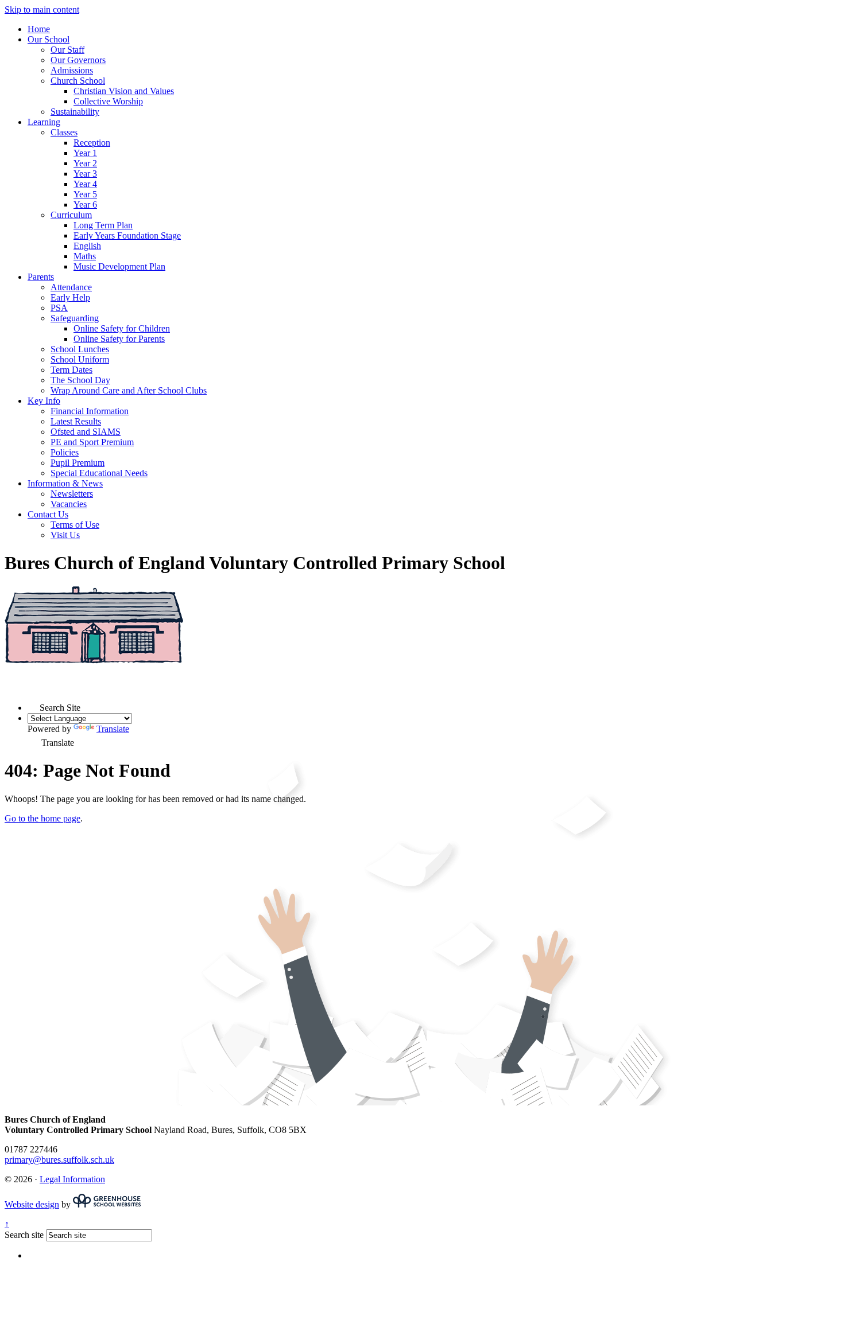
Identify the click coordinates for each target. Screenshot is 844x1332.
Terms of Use (75, 524)
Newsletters (72, 493)
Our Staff (67, 49)
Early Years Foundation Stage (127, 235)
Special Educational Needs (99, 473)
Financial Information (90, 411)
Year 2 (85, 163)
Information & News (65, 483)
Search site (24, 1235)
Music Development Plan (119, 266)
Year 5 (85, 194)
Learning (44, 122)
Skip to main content (42, 9)
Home (39, 29)
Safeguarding (75, 318)
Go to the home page (42, 818)
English (87, 246)
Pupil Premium (77, 463)
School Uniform (80, 359)
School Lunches (80, 349)
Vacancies (69, 504)
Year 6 (85, 204)
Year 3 (85, 173)
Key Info (44, 401)
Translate (112, 729)
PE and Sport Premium (92, 442)
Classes (64, 132)
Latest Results (76, 421)
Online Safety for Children (121, 328)
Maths (84, 256)
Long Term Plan (103, 225)
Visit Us (65, 535)
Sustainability (75, 111)
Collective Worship (108, 101)
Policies (65, 452)
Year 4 (85, 184)
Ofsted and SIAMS (86, 432)
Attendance (71, 287)
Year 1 (85, 153)
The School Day (80, 380)
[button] (34, 705)
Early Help (70, 297)
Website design (32, 1204)
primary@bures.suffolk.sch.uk (59, 1159)
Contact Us (48, 514)
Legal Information (72, 1179)
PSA (59, 308)
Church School (78, 80)
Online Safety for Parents (119, 339)
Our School (48, 39)
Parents (41, 277)
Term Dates (71, 370)
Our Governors (78, 60)
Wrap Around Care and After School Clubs (129, 390)
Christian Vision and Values (123, 91)
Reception (91, 142)
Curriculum (71, 215)
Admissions (72, 70)
